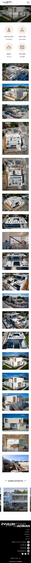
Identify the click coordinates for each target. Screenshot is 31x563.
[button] (28, 2)
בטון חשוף (27, 534)
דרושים (27, 536)
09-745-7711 (23, 545)
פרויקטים (27, 532)
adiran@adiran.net (21, 551)
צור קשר (27, 539)
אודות (28, 529)
